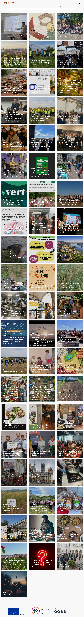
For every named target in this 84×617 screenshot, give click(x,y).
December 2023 (6, 419)
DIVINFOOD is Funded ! (12, 594)
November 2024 (62, 281)
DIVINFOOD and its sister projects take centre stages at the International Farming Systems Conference (14, 34)
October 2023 (62, 421)
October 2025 (62, 138)
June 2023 (5, 504)
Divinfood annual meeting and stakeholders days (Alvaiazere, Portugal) (40, 509)
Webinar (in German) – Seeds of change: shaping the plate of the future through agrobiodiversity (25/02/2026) (13, 89)
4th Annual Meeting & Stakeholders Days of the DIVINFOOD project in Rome (69, 35)
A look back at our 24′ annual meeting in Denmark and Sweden (69, 341)
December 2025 (6, 110)
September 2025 (34, 168)
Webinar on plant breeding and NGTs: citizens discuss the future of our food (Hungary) (41, 89)
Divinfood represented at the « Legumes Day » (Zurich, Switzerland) (13, 536)
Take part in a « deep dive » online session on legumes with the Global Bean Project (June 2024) (69, 368)
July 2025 (61, 198)
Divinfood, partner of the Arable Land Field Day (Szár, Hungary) (13, 509)
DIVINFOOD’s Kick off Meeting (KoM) (67, 565)
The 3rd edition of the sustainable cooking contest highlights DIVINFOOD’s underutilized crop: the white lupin (69, 144)
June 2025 (61, 220)
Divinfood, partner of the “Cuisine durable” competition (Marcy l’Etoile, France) (69, 480)
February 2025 (62, 251)
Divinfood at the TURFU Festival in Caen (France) (68, 64)
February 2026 (6, 84)
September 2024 (62, 309)
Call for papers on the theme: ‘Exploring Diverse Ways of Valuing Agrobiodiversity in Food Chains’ (14, 340)
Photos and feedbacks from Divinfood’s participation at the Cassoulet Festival (69, 453)
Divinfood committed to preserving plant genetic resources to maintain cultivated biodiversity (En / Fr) (41, 227)
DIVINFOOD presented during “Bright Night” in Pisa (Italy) (41, 313)
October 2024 (6, 309)
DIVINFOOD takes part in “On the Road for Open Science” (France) (40, 118)
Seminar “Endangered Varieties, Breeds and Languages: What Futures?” (41, 35)
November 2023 (34, 423)
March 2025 (33, 251)
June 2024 (5, 369)
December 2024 (34, 283)
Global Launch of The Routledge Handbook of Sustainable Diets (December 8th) (13, 424)
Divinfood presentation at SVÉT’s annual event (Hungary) (40, 453)
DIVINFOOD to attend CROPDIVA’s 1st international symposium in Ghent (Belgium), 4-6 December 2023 (42, 479)
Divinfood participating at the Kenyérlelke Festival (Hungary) (70, 313)
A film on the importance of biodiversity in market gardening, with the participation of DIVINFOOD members (13, 256)
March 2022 (61, 562)
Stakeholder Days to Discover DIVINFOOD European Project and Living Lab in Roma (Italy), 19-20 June (14, 61)
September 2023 (6, 449)
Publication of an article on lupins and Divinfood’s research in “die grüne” (69, 285)
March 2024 (5, 385)
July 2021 (5, 592)
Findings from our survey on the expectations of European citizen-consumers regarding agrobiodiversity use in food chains (42, 534)
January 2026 (33, 84)
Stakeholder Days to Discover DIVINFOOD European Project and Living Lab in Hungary (70, 257)
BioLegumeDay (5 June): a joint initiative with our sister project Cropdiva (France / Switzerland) (41, 368)
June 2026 (33, 30)
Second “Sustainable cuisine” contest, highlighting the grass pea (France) (13, 313)
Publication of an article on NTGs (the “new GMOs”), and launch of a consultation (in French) (13, 229)
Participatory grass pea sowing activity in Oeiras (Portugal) (68, 396)
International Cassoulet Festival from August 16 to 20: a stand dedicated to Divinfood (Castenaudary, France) (14, 479)
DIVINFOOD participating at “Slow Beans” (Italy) (41, 287)
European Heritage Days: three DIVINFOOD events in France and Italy (69, 425)
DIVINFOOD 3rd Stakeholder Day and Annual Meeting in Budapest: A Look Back (69, 202)
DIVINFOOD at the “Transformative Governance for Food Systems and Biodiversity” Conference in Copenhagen (13, 116)
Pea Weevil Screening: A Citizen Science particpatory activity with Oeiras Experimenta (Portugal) (13, 284)
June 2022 (33, 558)
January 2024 (62, 392)
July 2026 (5, 29)
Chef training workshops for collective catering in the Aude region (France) (13, 174)
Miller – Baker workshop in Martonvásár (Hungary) (41, 426)
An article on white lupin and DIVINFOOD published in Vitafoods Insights (41, 202)
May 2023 (33, 528)
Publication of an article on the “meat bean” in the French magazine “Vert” (13, 202)
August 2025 (33, 198)
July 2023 (5, 472)
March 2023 (5, 558)
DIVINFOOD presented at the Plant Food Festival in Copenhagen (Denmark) (70, 118)
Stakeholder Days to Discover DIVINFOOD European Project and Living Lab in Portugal (14, 563)
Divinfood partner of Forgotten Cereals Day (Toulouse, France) (67, 509)
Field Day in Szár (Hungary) (13, 371)
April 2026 (5, 56)
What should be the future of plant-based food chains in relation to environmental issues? (41, 563)
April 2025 (5, 249)
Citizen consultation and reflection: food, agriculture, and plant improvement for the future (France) (69, 173)
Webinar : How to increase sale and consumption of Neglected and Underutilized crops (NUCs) (13, 145)
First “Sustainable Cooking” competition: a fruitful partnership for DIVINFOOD (13, 453)
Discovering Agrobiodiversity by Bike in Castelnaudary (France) (41, 63)
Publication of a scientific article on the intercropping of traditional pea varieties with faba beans (41, 173)
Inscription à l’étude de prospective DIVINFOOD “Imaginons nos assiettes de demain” (41, 257)
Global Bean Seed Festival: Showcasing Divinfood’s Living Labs (68, 536)
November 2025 (34, 114)
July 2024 (61, 337)
